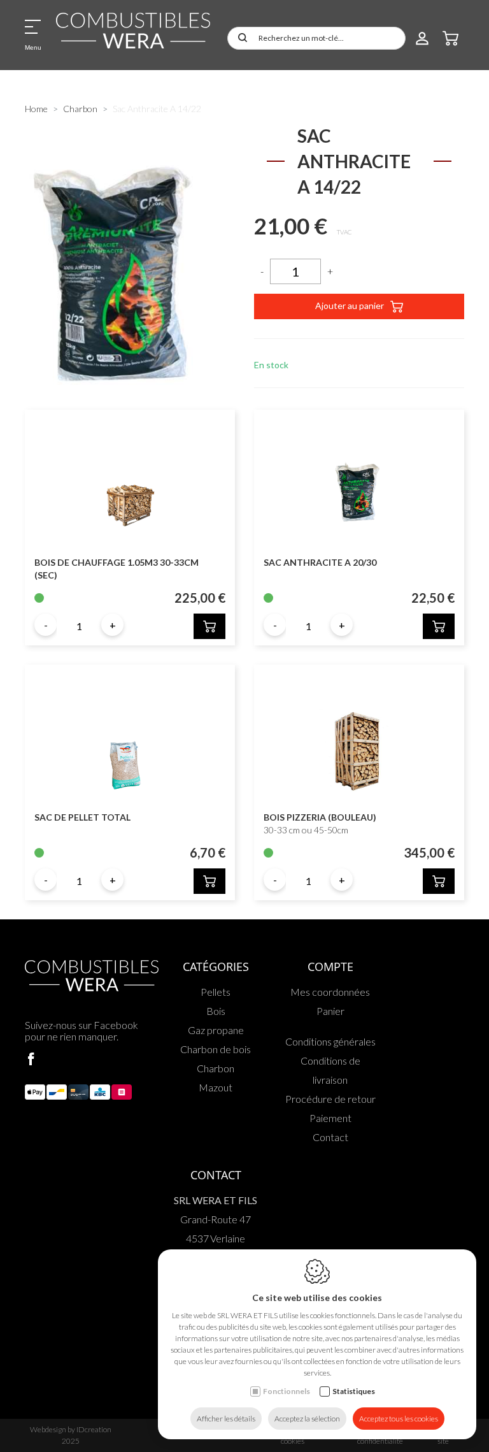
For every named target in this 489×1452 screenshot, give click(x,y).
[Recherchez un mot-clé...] (240, 38)
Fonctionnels (286, 1391)
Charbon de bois (215, 1049)
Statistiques (353, 1391)
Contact (330, 1137)
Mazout (215, 1087)
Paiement (330, 1118)
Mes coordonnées (330, 992)
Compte (330, 966)
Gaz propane (216, 1030)
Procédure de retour (330, 1099)
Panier (330, 1011)
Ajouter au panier (349, 305)
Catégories (216, 966)
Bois (215, 1011)
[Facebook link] (31, 1059)
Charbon (80, 108)
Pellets (215, 992)
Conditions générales (330, 1041)
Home (36, 108)
